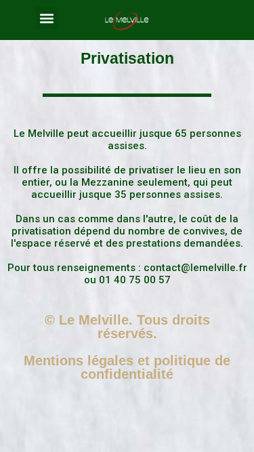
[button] (47, 18)
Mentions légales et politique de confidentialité (127, 367)
